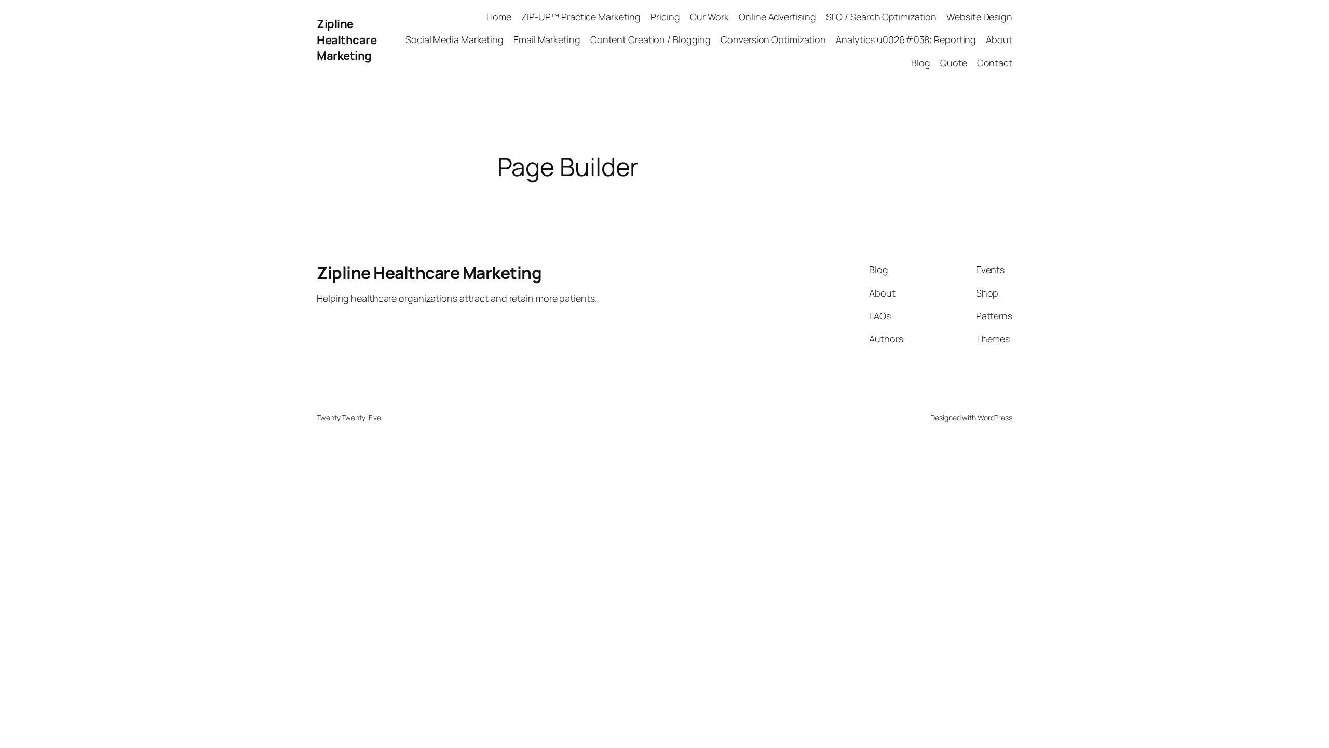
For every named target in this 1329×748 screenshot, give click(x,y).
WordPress (995, 417)
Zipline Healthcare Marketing (346, 40)
